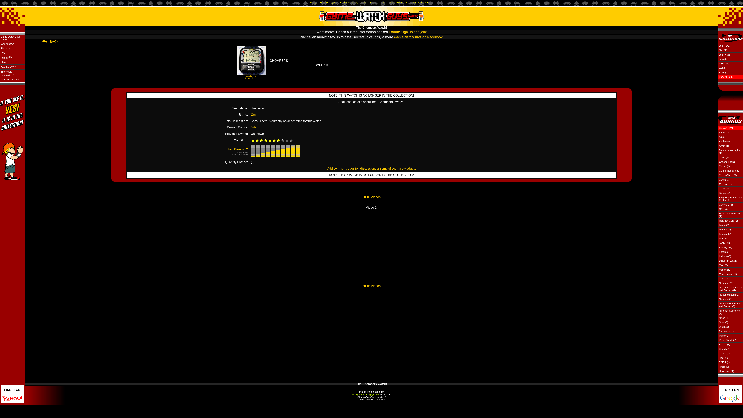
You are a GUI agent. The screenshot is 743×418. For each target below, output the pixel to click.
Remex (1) (724, 344)
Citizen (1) (724, 166)
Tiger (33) (724, 358)
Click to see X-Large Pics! (251, 77)
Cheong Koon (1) (728, 162)
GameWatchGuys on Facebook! (418, 37)
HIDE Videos (372, 197)
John (254, 127)
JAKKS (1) (724, 243)
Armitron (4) (725, 141)
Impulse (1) (725, 229)
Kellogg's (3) (725, 247)
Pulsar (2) (724, 335)
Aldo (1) (723, 137)
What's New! (7, 44)
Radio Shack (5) (727, 340)
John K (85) (725, 54)
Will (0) (722, 68)
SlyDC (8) (724, 63)
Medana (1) (725, 269)
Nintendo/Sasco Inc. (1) (729, 312)
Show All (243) (726, 128)
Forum (7, 57)
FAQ (3, 52)
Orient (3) (724, 326)
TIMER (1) (724, 362)
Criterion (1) (725, 184)
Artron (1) (724, 146)
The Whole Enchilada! (9, 73)
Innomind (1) (725, 234)
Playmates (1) (726, 331)
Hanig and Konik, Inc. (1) (730, 215)
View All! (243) (726, 77)
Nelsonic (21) (726, 283)
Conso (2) (724, 179)
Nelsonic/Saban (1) (729, 294)
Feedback (8, 67)
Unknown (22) (726, 371)
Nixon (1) (724, 318)
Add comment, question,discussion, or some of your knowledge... (371, 168)
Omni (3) (723, 322)
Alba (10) (724, 132)
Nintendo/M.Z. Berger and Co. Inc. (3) (730, 305)
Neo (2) (723, 50)
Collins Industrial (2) (729, 171)
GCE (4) (723, 209)
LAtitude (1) (725, 256)
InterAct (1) (724, 238)
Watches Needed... (11, 79)
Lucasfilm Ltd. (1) (728, 261)
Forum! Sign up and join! (408, 32)
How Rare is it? (237, 151)
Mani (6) (723, 265)
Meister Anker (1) (728, 274)
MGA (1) (723, 278)
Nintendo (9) (725, 299)
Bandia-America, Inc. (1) (730, 151)
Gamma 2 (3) (726, 204)
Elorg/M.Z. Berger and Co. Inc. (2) (730, 199)
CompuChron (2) (728, 175)
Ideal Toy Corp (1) (728, 220)
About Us (5, 48)
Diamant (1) (725, 193)
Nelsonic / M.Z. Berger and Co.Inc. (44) (730, 289)
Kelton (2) (724, 252)
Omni (254, 114)
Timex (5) (724, 367)
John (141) (724, 46)
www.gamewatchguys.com (365, 394)
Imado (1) (724, 225)
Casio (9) (724, 157)
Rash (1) (723, 72)
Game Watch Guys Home (10, 38)
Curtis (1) (724, 188)
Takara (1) (724, 353)
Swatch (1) (724, 349)
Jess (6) (723, 59)
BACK (54, 41)
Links (3, 62)
